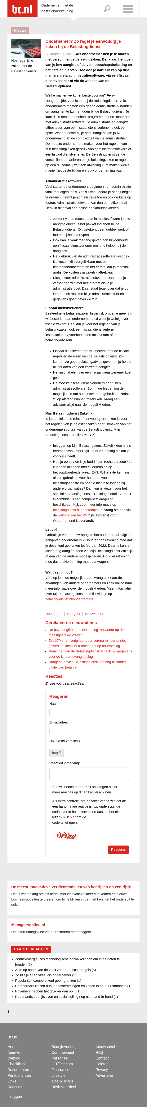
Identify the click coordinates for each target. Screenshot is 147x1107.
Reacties (14, 1087)
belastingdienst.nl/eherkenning (76, 510)
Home (12, 1047)
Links (11, 1081)
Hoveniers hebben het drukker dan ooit (45, 991)
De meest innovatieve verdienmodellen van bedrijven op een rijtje (71, 887)
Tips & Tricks (62, 1081)
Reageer (73, 614)
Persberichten (19, 1075)
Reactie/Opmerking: (64, 763)
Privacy (102, 1070)
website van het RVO (74, 515)
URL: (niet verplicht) (64, 741)
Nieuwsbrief (94, 614)
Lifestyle (58, 1075)
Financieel (60, 1070)
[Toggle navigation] (128, 9)
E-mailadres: (59, 722)
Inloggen (14, 1096)
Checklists (16, 1064)
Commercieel (62, 1052)
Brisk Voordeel (63, 1087)
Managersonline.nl (28, 925)
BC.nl (12, 1037)
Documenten (18, 1070)
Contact (102, 1058)
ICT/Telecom (62, 1064)
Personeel (60, 1058)
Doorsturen (53, 614)
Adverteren (105, 1075)
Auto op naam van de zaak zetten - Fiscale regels (53, 970)
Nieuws (13, 1052)
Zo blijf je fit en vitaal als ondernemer (43, 975)
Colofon (102, 1064)
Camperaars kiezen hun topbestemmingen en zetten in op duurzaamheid (70, 986)
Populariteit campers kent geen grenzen (45, 980)
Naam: (54, 703)
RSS (99, 1052)
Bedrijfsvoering (64, 1047)
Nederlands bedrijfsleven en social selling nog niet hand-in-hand (64, 997)
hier (73, 817)
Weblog (13, 1058)
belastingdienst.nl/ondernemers (69, 599)
